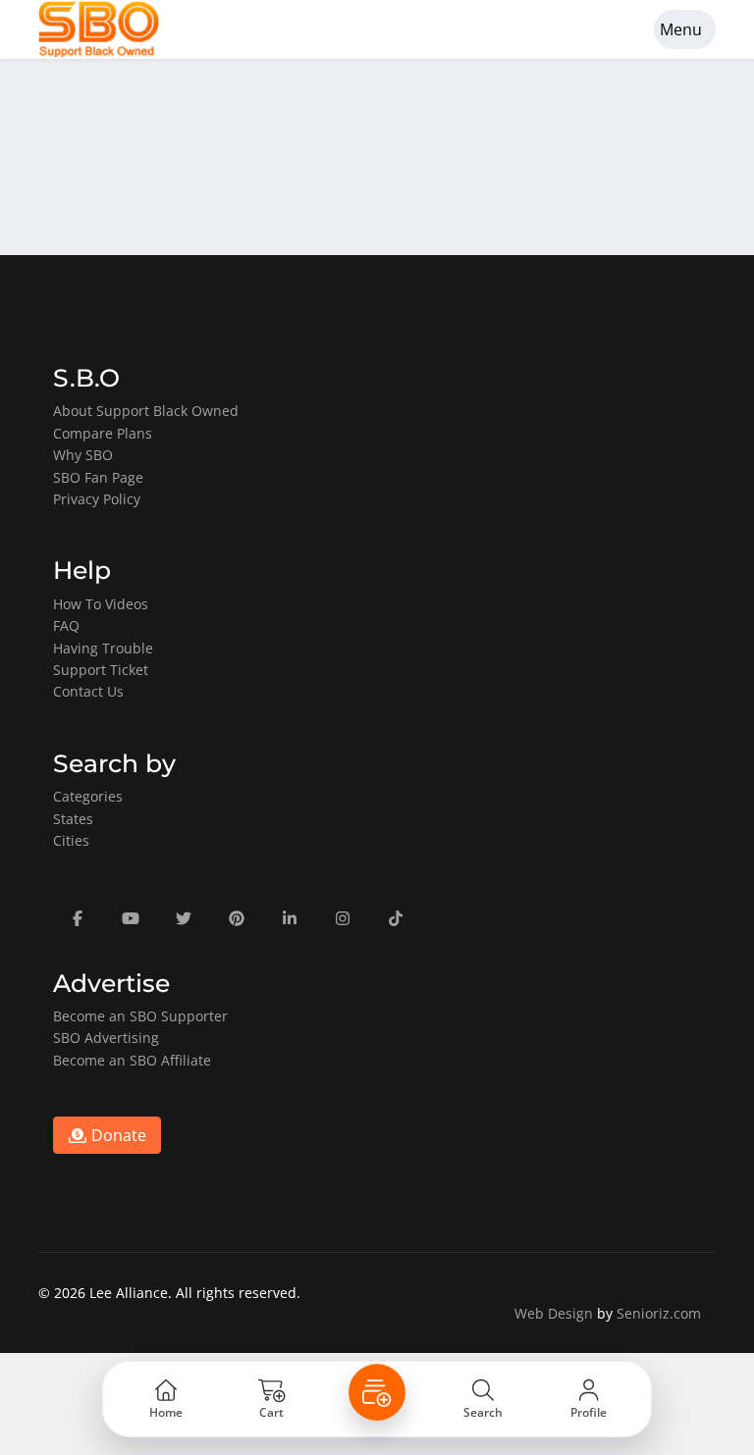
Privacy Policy (96, 499)
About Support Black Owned (146, 410)
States (73, 818)
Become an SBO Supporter (140, 1016)
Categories (88, 796)
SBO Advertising (106, 1037)
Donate (116, 1135)
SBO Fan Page (98, 477)
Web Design (553, 1313)
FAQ (66, 625)
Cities (71, 840)
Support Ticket (100, 669)
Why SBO (83, 454)
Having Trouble (103, 648)
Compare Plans (102, 433)
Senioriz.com (659, 1313)
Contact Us (88, 691)
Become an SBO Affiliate (132, 1060)
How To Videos (100, 604)
